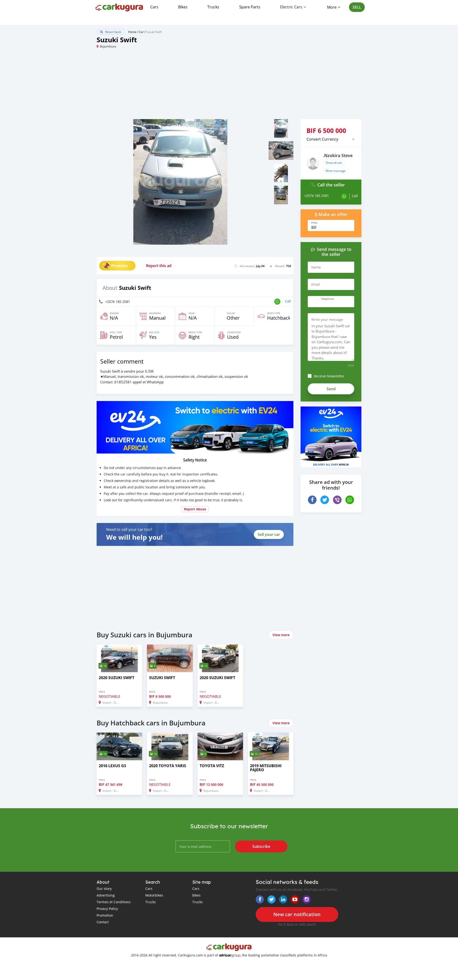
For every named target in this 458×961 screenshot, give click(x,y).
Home (132, 32)
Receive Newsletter (329, 376)
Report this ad (159, 265)
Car (141, 32)
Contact (103, 922)
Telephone (327, 299)
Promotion (105, 915)
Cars (154, 7)
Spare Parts (249, 7)
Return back (112, 32)
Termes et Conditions (114, 902)
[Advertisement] (162, 85)
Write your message (327, 319)
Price (314, 222)
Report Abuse (195, 509)
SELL (357, 7)
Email (315, 284)
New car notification (297, 914)
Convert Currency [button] (322, 139)
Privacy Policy (107, 908)
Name (316, 267)
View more (281, 635)
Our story (104, 888)
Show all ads (334, 162)
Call (288, 301)
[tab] (331, 139)
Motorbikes (154, 895)
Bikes (182, 7)
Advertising (106, 895)
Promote (119, 265)
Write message (336, 171)
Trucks (213, 7)
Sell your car (269, 534)
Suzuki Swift (154, 32)
